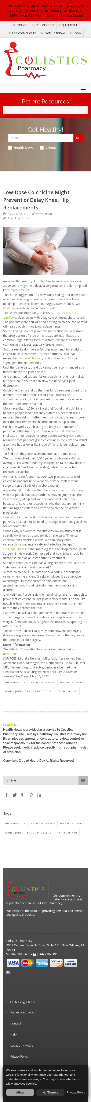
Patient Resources (40, 110)
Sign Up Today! (55, 33)
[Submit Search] (78, 138)
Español (22, 25)
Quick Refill (69, 25)
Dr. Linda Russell (14, 549)
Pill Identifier (45, 25)
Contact (15, 1023)
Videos (51, 147)
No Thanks (50, 1092)
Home (17, 110)
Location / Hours (24, 33)
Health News (23, 147)
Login (77, 33)
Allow (20, 1092)
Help (13, 1034)
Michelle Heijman (30, 358)
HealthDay (37, 760)
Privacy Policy (19, 1056)
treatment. (10, 654)
